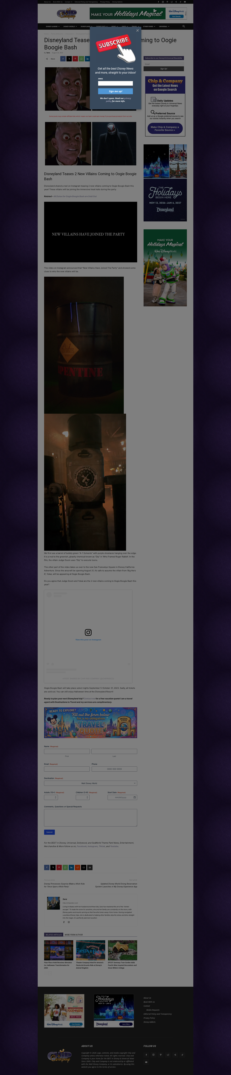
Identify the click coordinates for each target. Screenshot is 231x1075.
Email (100, 78)
